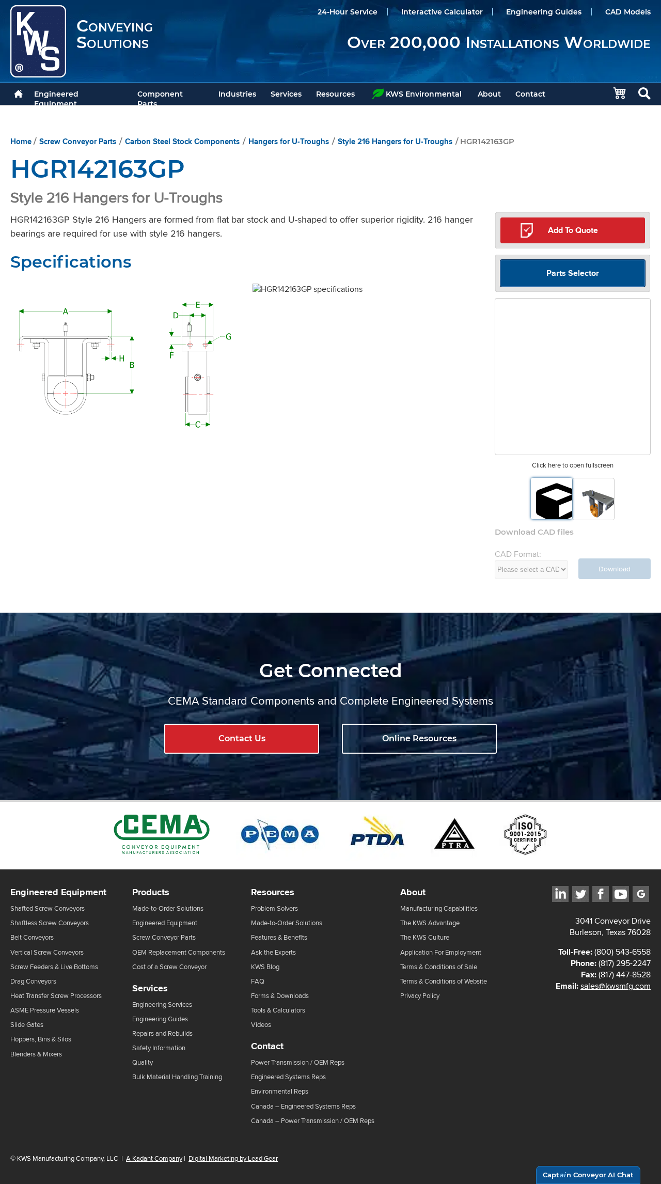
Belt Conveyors (32, 937)
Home (21, 141)
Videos (261, 1025)
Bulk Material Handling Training (177, 1077)
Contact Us (241, 738)
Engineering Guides (543, 12)
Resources (335, 94)
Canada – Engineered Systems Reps (303, 1106)
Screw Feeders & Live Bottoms (54, 967)
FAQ (257, 981)
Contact (530, 94)
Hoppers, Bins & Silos (40, 1039)
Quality (142, 1062)
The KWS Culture (424, 937)
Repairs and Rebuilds (162, 1033)
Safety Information (158, 1048)
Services (286, 94)
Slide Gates (26, 1025)
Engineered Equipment (56, 97)
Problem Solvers (274, 908)
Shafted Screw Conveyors (47, 908)
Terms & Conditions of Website (443, 981)
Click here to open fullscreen (572, 465)
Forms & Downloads (280, 996)
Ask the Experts (273, 952)
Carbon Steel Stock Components (182, 141)
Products (150, 892)
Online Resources (419, 738)
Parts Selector (572, 273)
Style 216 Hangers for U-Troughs (395, 141)
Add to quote (573, 230)
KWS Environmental (424, 94)
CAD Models (628, 12)
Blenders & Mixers (36, 1054)
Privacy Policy (419, 996)
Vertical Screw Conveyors (47, 952)
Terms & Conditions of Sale (438, 967)
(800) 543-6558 (622, 952)
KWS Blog (265, 967)
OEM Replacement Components (178, 952)
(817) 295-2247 (625, 963)
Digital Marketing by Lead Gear (233, 1158)
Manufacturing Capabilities (439, 908)
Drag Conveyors (33, 981)
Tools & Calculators (278, 1010)
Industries (237, 94)
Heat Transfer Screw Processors (56, 996)
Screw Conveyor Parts (77, 141)
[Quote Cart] (614, 93)
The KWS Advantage (430, 923)
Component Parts (160, 97)
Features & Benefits (279, 937)
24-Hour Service (347, 12)
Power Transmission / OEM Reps (297, 1062)
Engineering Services (162, 1004)
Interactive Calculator (442, 12)
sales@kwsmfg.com (615, 986)
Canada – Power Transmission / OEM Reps (312, 1121)
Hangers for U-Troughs (288, 141)
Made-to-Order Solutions (167, 908)
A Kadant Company (154, 1158)
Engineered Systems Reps (288, 1077)
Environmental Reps (279, 1091)
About (489, 94)
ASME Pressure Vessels (44, 1010)
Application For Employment (440, 952)
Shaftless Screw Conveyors (49, 923)
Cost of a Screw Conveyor (169, 967)
